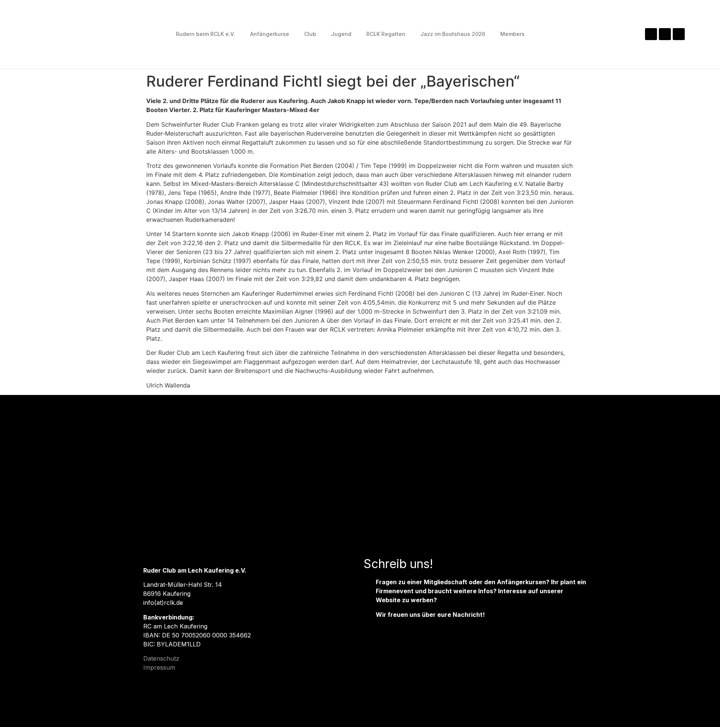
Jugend (341, 34)
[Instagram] (651, 34)
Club (310, 34)
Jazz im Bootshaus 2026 (452, 34)
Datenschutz (161, 658)
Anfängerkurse (269, 34)
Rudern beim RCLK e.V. (205, 34)
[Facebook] (665, 34)
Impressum (159, 667)
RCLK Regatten (385, 34)
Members (512, 34)
